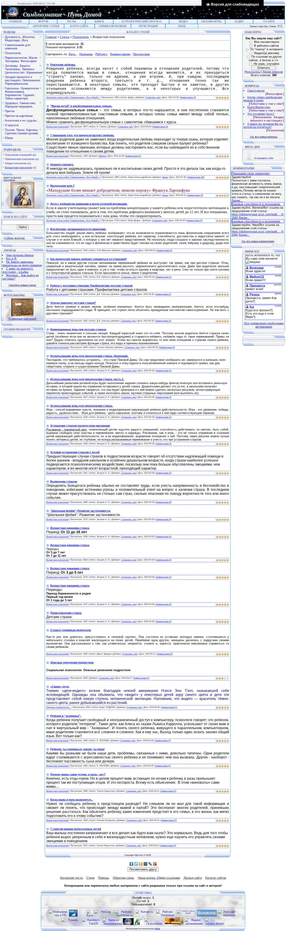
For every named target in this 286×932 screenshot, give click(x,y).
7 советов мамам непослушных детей (75, 829)
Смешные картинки (22, 318)
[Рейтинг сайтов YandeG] (186, 916)
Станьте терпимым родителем (70, 630)
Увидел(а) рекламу (266, 53)
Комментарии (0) (160, 127)
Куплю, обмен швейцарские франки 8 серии (262, 99)
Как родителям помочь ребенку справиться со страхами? (88, 259)
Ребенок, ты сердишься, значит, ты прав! (77, 749)
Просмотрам (141, 54)
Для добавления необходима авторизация (264, 325)
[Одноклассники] (141, 864)
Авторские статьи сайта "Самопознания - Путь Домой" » (73, 97)
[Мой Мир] (145, 864)
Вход (181, 26)
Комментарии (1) (164, 277)
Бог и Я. (11, 258)
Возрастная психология (18, 167)
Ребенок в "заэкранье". (65, 716)
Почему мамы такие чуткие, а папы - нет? (77, 774)
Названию (86, 54)
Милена (102, 156)
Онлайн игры (211, 21)
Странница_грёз (153, 97)
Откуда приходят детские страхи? (73, 302)
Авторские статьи (46, 26)
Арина (165, 177)
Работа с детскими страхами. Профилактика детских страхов (91, 285)
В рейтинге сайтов (266, 45)
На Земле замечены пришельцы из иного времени (22, 263)
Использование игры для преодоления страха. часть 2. (87, 379)
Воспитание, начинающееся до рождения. (78, 229)
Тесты (71, 21)
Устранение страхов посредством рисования (80, 425)
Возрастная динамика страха (69, 528)
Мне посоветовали (266, 42)
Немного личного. (62, 164)
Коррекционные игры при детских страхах (78, 329)
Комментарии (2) (188, 97)
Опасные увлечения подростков (71, 662)
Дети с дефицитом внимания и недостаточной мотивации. (88, 204)
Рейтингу (101, 54)
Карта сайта (79, 26)
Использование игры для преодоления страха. (81, 405)
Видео (183, 21)
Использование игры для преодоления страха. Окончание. (89, 356)
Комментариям (120, 54)
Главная (15, 21)
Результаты (252, 71)
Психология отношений (18, 154)
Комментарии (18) (196, 177)
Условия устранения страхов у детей (74, 452)
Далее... (237, 200)
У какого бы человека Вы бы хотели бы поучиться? (263, 125)
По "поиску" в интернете (266, 49)
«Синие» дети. (59, 686)
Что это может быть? (260, 113)
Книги (99, 21)
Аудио (239, 21)
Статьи (64, 37)
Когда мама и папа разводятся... (71, 799)
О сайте (269, 21)
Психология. (81, 37)
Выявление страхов (63, 481)
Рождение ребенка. (63, 64)
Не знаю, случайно (266, 63)
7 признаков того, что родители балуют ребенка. (82, 135)
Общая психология (16, 163)
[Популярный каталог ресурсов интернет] (207, 915)
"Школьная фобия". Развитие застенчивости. (80, 510)
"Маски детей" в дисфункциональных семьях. (81, 106)
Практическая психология (19, 159)
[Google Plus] (155, 864)
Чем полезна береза (20, 255)
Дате (72, 54)
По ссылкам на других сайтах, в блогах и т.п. (265, 58)
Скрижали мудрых (113, 26)
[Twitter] (136, 864)
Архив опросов (273, 71)
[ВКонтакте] (131, 864)
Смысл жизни (256, 90)
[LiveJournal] (150, 864)
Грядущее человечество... (58, 707)
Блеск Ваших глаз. (259, 107)
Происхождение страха (66, 613)
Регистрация (148, 26)
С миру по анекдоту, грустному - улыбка (18, 270)
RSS (280, 26)
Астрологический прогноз (141, 21)
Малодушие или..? (62, 185)
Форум (43, 21)
